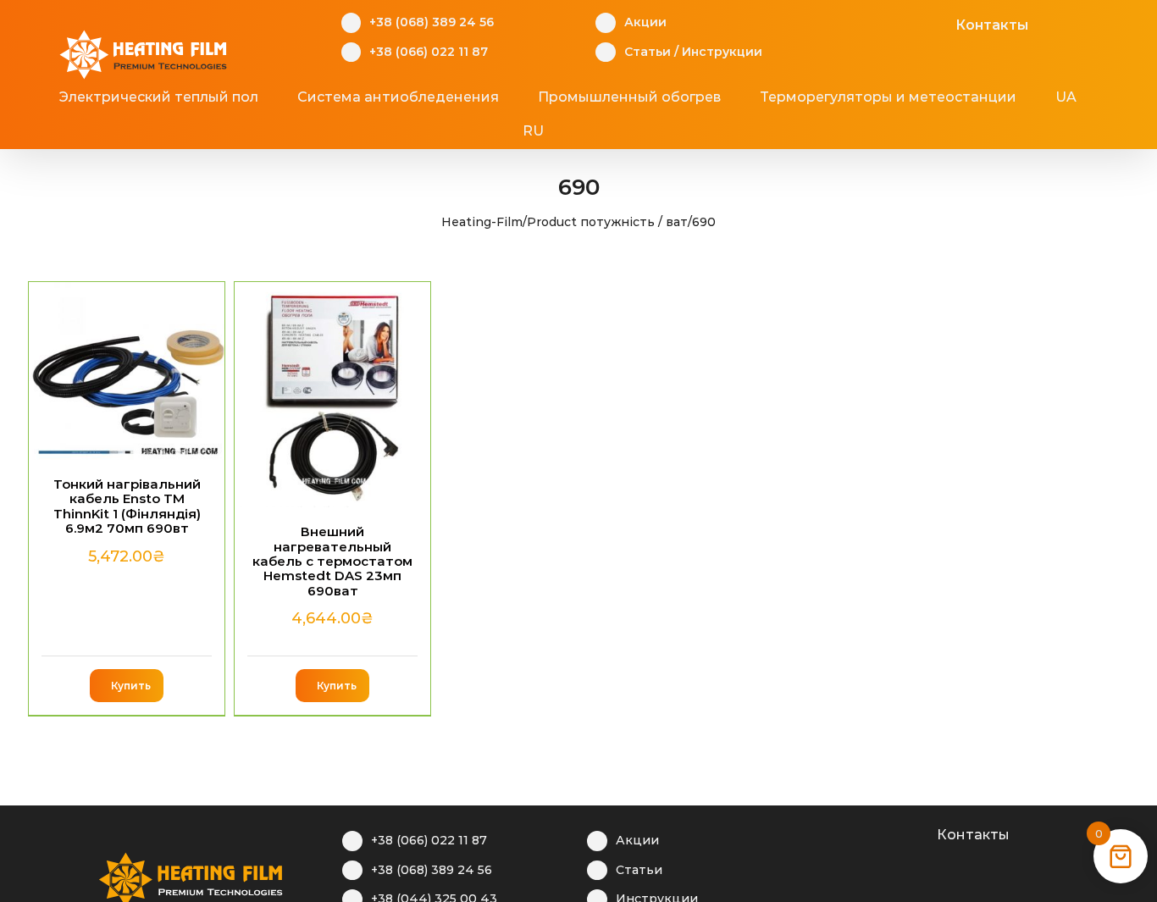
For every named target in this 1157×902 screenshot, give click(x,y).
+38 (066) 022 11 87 (428, 51)
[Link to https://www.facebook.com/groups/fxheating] (858, 23)
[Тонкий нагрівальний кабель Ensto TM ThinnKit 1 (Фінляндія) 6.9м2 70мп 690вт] (126, 371)
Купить (131, 685)
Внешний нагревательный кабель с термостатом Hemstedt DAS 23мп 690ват (332, 561)
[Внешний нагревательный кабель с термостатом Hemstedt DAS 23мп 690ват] (332, 394)
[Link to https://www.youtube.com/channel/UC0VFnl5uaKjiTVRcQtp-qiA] (911, 23)
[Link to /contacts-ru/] (919, 832)
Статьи (647, 51)
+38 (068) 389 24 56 (431, 22)
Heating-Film (482, 222)
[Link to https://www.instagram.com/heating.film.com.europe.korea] (885, 23)
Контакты (991, 25)
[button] (609, 131)
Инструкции (722, 51)
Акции (645, 22)
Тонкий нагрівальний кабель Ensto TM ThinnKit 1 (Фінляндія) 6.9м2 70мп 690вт (127, 506)
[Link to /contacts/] (937, 23)
